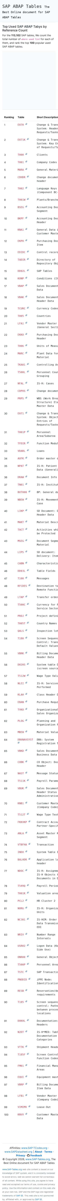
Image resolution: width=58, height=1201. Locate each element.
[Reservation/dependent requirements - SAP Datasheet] (26, 990)
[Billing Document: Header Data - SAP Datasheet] (26, 653)
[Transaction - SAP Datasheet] (29, 844)
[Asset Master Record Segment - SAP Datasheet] (26, 833)
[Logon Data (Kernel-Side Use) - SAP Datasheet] (28, 945)
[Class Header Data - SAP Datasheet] (26, 694)
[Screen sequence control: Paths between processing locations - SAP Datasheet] (26, 1001)
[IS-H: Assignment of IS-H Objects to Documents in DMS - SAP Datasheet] (26, 870)
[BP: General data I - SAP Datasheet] (29, 491)
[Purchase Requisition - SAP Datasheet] (26, 701)
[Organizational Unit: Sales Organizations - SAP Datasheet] (26, 709)
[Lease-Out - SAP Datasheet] (29, 1106)
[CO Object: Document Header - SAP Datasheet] (26, 761)
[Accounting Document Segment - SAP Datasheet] (26, 206)
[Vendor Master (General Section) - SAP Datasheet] (26, 323)
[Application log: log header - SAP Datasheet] (29, 859)
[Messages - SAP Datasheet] (26, 578)
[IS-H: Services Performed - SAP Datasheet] (26, 683)
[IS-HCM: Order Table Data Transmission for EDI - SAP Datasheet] (28, 919)
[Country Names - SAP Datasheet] (28, 623)
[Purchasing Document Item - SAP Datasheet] (26, 240)
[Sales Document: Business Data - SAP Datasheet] (26, 750)
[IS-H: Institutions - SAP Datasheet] (26, 484)
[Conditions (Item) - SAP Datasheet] (26, 278)
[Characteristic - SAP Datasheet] (26, 563)
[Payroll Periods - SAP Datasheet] (28, 885)
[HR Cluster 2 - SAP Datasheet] (26, 900)
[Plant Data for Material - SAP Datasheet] (26, 353)
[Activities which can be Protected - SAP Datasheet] (26, 529)
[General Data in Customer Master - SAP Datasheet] (26, 229)
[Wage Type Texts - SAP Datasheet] (28, 814)
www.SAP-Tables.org (38, 1159)
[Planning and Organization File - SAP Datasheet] (26, 720)
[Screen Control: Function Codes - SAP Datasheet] (28, 1054)
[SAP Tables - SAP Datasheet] (28, 270)
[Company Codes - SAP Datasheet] (26, 161)
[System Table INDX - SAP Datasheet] (26, 851)
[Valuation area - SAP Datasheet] (28, 893)
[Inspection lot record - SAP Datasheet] (26, 630)
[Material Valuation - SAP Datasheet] (26, 731)
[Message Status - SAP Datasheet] (26, 773)
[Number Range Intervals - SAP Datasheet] (26, 934)
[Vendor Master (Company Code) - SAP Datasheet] (26, 1095)
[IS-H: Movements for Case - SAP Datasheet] (26, 499)
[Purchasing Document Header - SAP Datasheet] (26, 334)
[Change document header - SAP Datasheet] (28, 176)
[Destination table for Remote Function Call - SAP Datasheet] (29, 585)
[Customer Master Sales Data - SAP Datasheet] (26, 1114)
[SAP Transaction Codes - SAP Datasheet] (26, 971)
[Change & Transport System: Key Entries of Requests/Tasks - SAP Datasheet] (28, 139)
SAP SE (19, 1195)
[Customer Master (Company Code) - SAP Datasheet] (26, 803)
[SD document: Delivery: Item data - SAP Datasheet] (26, 551)
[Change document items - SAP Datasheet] (28, 390)
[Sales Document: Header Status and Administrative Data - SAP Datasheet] (26, 788)
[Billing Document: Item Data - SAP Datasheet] (26, 1084)
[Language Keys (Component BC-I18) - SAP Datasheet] (26, 188)
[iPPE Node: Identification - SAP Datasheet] (29, 979)
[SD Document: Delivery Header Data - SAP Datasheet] (26, 510)
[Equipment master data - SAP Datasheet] (26, 1076)
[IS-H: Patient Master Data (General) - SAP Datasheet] (26, 465)
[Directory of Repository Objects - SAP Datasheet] (28, 259)
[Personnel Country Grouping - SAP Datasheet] (28, 371)
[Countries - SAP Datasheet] (26, 315)
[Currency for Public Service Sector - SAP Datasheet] (28, 604)
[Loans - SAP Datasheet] (28, 450)
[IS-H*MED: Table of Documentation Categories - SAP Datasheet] (26, 1031)
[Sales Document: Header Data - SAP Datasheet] (26, 296)
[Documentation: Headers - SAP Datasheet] (28, 1020)
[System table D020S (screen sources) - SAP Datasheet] (28, 664)
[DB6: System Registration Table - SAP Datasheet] (18, 743)
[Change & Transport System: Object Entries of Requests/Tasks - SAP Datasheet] (26, 413)
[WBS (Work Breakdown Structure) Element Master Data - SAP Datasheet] (26, 398)
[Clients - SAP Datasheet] (26, 154)
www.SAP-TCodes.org (34, 1147)
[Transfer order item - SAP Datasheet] (26, 596)
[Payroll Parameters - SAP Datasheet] (28, 780)
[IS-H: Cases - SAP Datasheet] (26, 383)
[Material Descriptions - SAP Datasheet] (26, 521)
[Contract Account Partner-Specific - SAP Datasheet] (29, 821)
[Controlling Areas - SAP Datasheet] (28, 364)
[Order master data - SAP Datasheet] (26, 458)
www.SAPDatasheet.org (18, 1151)
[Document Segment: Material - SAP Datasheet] (26, 540)
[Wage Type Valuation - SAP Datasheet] (28, 675)
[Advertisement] (29, 80)
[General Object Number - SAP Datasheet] (28, 956)
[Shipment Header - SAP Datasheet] (26, 1046)
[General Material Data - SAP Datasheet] (26, 169)
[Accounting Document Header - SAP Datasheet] (26, 218)
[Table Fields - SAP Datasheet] (28, 570)
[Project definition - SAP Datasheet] (26, 615)
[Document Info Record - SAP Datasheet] (26, 476)
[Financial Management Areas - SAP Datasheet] (26, 1065)
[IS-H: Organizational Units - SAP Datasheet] (26, 908)
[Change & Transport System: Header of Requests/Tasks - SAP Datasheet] (26, 124)
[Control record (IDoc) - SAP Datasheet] (28, 251)
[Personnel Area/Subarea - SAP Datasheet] (28, 431)
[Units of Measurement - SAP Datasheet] (26, 345)
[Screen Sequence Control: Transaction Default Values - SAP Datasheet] (26, 638)
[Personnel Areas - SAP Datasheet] (28, 964)
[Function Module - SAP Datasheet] (28, 443)
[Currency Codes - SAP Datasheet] (28, 308)
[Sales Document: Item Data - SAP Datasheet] (26, 285)
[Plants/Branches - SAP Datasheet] (28, 199)
